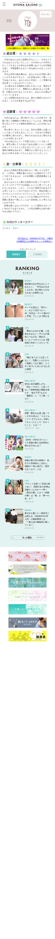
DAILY (16, 254)
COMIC (37, 254)
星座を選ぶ (46, 14)
